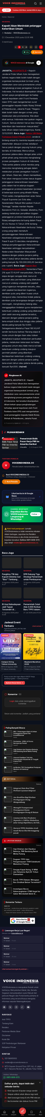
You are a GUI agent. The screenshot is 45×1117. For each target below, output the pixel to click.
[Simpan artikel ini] (36, 47)
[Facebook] (4, 1007)
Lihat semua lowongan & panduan (14, 969)
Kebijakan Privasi (9, 1047)
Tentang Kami (7, 1023)
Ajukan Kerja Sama (13, 683)
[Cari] (35, 3)
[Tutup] (39, 1082)
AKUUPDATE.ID (19, 70)
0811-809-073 (13, 1077)
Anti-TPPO (6, 1019)
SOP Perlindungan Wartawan (14, 1043)
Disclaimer (6, 1035)
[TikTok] (22, 1007)
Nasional (11, 17)
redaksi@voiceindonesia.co (25, 543)
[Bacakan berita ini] (31, 47)
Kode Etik (6, 1039)
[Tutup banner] (40, 508)
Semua (38, 784)
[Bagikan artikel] (41, 47)
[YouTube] (28, 1007)
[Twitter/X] (10, 1007)
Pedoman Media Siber (11, 1031)
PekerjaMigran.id (17, 933)
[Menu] (40, 3)
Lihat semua (36, 626)
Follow (34, 514)
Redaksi (5, 1027)
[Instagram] (16, 1007)
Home (4, 17)
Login (12, 701)
